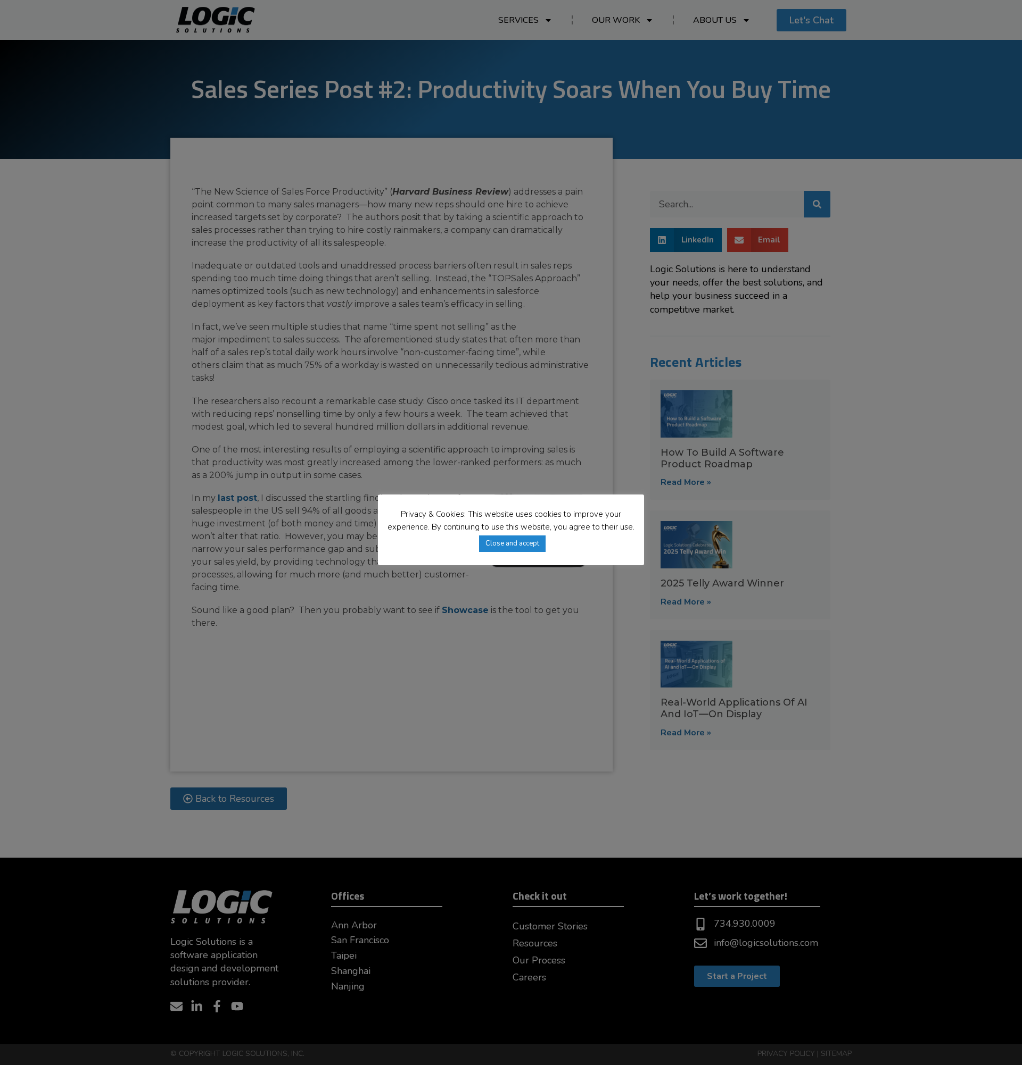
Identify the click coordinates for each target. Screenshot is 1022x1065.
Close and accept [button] (512, 543)
